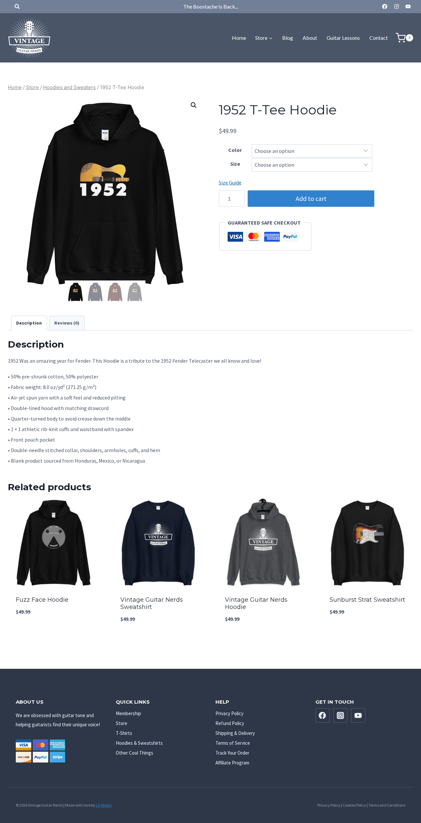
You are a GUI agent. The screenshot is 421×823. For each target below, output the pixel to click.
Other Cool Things (134, 753)
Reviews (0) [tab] (66, 323)
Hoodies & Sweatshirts (139, 743)
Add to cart (311, 198)
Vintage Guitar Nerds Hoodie (256, 603)
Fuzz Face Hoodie (42, 599)
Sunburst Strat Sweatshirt (367, 599)
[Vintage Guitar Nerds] (29, 37)
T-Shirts (124, 733)
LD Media (103, 805)
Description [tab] (29, 323)
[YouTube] (408, 7)
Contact (378, 38)
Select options (53, 634)
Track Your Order (232, 753)
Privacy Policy (229, 713)
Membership (128, 713)
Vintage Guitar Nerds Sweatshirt (151, 603)
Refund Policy (229, 723)
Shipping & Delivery (235, 733)
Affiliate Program (232, 763)
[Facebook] (385, 7)
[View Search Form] (14, 6)
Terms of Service (232, 743)
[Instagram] (396, 7)
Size (235, 163)
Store (121, 723)
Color (235, 150)
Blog (287, 38)
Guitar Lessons (343, 38)
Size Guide (230, 182)
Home (239, 38)
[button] (194, 105)
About (310, 38)
